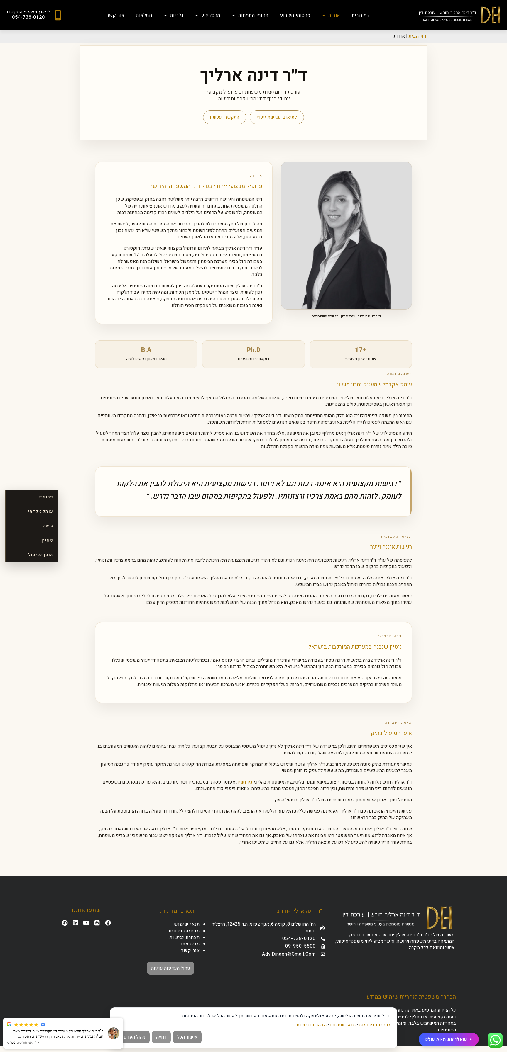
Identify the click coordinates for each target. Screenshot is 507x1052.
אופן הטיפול (40, 555)
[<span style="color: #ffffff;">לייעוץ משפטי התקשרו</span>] (58, 15)
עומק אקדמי (40, 511)
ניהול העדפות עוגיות (170, 968)
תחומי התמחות (253, 15)
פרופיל (45, 497)
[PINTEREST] (65, 923)
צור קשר (115, 15)
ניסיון (47, 540)
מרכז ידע (210, 15)
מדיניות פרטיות (183, 930)
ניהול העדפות (132, 1037)
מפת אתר (190, 943)
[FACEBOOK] (108, 923)
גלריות (176, 15)
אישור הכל (187, 1037)
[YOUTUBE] (86, 923)
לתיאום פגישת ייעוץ (276, 117)
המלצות (144, 15)
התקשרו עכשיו (224, 117)
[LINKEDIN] (75, 923)
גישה (48, 526)
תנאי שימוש (187, 924)
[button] (123, 1018)
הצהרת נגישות (185, 937)
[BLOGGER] (97, 923)
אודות (334, 15)
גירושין (245, 782)
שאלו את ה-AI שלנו (449, 1039)
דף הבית (361, 15)
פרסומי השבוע (295, 15)
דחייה (161, 1037)
